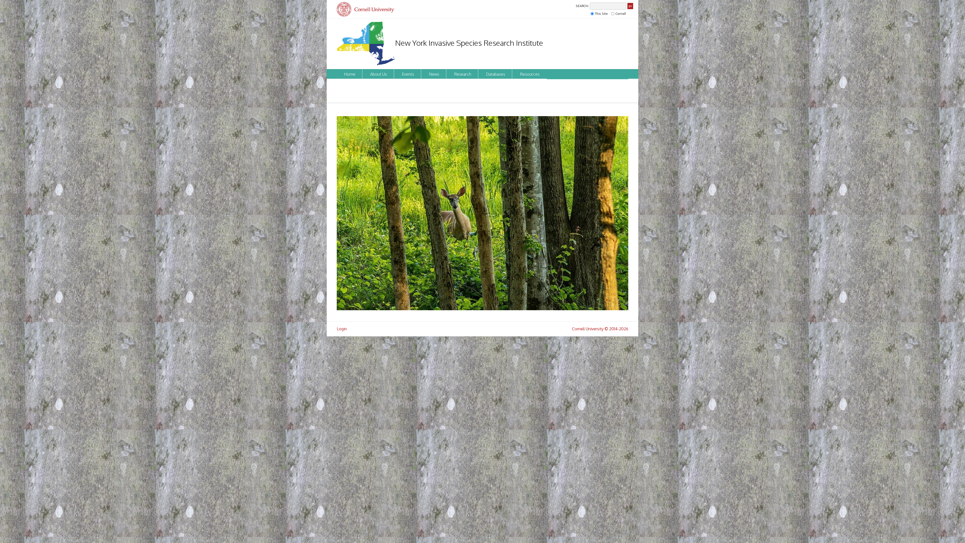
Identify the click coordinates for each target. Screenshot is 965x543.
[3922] (482, 213)
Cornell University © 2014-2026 (600, 328)
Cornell (620, 14)
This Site (601, 14)
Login (342, 328)
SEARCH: (582, 6)
